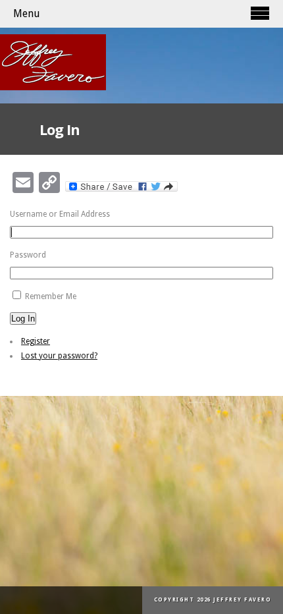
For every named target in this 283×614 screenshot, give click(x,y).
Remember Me (50, 296)
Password (28, 255)
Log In (23, 318)
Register (35, 341)
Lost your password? (59, 355)
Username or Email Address (60, 214)
